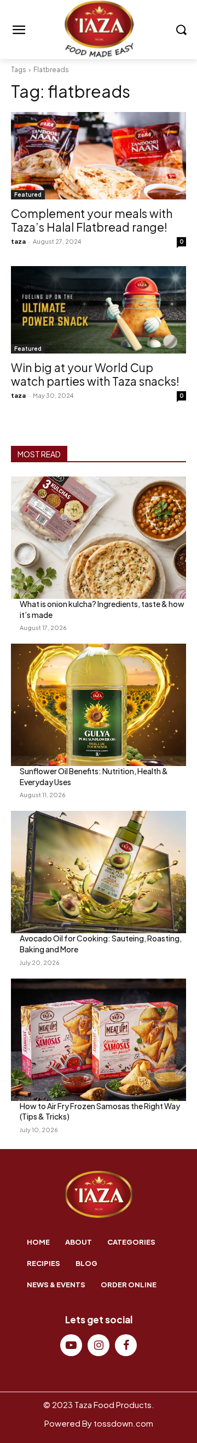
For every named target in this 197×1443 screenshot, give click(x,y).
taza (18, 241)
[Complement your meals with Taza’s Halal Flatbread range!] (98, 155)
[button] (181, 30)
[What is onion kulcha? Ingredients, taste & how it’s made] (98, 537)
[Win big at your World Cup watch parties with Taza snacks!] (98, 310)
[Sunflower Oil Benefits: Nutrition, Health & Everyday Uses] (98, 705)
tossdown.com (123, 1423)
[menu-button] (18, 30)
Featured (28, 194)
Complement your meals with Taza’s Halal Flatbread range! (91, 220)
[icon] (71, 1346)
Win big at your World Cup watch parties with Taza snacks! (95, 374)
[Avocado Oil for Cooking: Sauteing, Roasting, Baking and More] (98, 872)
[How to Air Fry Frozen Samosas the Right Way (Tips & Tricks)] (98, 1040)
